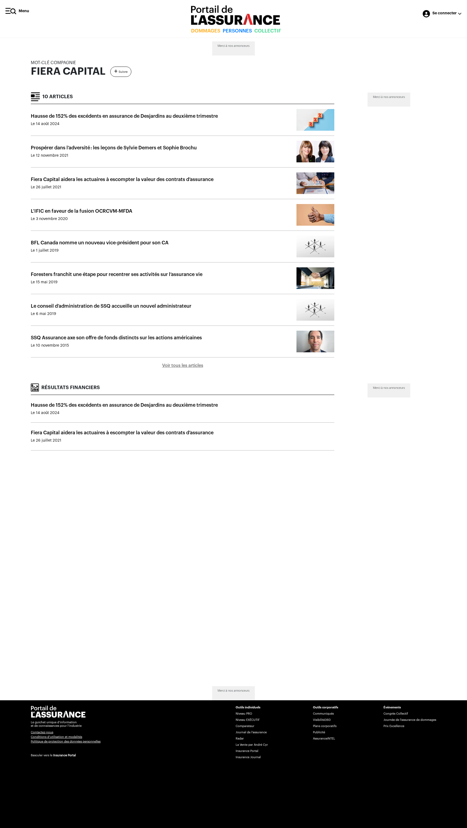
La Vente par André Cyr (252, 744)
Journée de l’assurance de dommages (409, 719)
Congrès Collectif (395, 713)
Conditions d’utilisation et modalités (56, 736)
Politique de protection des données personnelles (66, 741)
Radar (240, 738)
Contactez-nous (42, 732)
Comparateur (245, 726)
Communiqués (323, 713)
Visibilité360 (322, 719)
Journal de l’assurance (251, 732)
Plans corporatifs (324, 726)
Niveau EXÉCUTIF (248, 719)
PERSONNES (237, 30)
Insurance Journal (248, 757)
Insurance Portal (64, 755)
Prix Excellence (393, 726)
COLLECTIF (267, 30)
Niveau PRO (244, 713)
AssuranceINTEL (324, 738)
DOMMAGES (205, 30)
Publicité (319, 732)
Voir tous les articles (182, 365)
